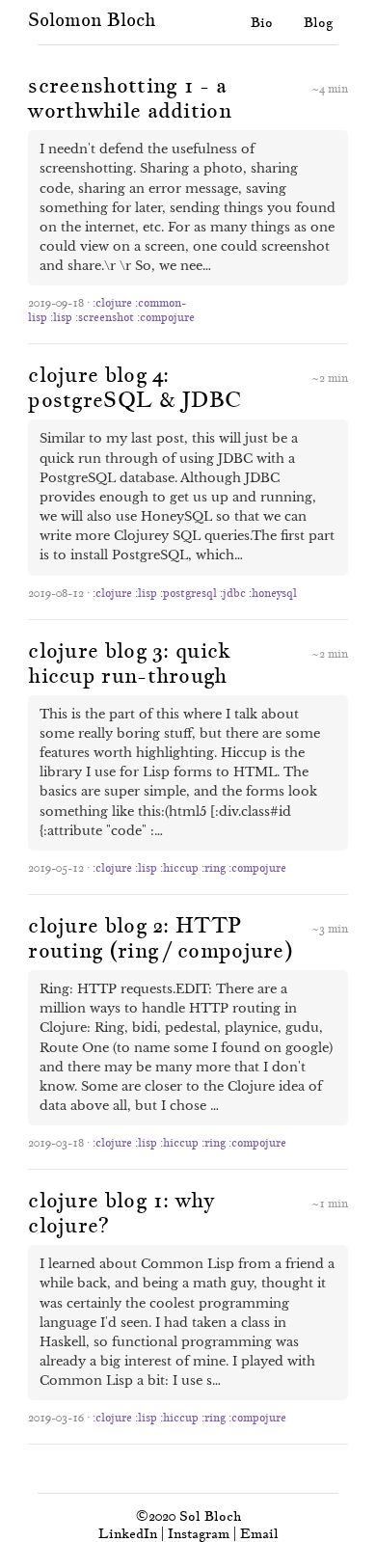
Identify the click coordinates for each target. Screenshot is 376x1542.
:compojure (166, 317)
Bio (262, 22)
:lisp (61, 317)
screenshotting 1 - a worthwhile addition (129, 97)
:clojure (112, 302)
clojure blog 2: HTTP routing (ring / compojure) (160, 937)
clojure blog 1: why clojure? (121, 1212)
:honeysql (273, 592)
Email (259, 1533)
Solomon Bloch (91, 20)
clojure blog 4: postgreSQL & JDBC (134, 387)
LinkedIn (127, 1533)
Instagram (198, 1533)
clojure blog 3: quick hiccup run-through (128, 662)
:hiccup (179, 867)
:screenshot (104, 317)
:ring (213, 867)
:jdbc (233, 592)
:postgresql (188, 592)
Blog (318, 22)
